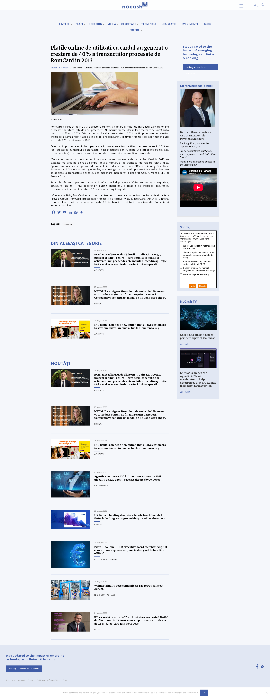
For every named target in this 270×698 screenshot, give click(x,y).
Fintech (64, 24)
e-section (95, 24)
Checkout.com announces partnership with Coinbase (197, 336)
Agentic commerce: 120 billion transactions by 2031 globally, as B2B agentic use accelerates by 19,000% (127, 478)
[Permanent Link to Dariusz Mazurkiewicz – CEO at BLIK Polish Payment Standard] (197, 129)
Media (111, 24)
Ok (204, 693)
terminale (148, 24)
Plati (79, 24)
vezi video (185, 344)
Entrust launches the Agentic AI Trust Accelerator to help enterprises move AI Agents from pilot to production (198, 379)
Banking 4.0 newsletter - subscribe (197, 68)
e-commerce (64, 67)
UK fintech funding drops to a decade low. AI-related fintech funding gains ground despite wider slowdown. (130, 517)
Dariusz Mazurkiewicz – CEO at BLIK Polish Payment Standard (196, 135)
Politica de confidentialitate (48, 680)
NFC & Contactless (104, 594)
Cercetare (128, 24)
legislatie (169, 24)
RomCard (68, 224)
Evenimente (190, 24)
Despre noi (10, 680)
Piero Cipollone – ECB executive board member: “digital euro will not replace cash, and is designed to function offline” (130, 550)
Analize (98, 524)
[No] (266, 692)
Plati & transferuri (105, 559)
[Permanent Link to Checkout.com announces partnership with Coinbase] (198, 331)
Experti (135, 30)
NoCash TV (188, 301)
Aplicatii (99, 270)
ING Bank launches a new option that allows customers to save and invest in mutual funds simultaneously (130, 326)
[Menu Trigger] (241, 6)
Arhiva (30, 680)
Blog (207, 24)
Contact (21, 680)
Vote (193, 286)
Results (202, 286)
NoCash (54, 67)
